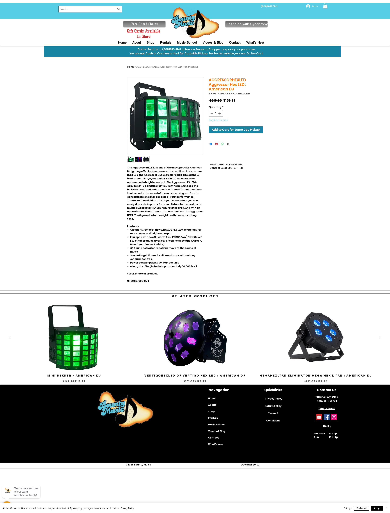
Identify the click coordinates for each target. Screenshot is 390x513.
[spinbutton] (216, 113)
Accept (377, 508)
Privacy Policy (273, 398)
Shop (211, 411)
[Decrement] (211, 113)
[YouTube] (319, 417)
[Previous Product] (9, 337)
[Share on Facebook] (211, 144)
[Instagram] (334, 417)
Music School (216, 424)
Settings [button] (347, 508)
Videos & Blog (216, 431)
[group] (195, 345)
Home (130, 66)
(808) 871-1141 (269, 6)
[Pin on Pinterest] (216, 144)
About (212, 405)
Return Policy (273, 406)
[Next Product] (380, 337)
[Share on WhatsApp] (222, 144)
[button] (325, 5)
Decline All (361, 508)
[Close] (386, 508)
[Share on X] (228, 144)
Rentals (213, 418)
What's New (215, 444)
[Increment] (220, 113)
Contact (213, 437)
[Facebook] (327, 417)
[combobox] (90, 9)
